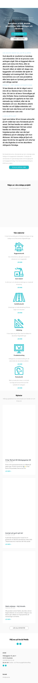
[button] (33, 4)
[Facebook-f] (18, 644)
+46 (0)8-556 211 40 (8, 660)
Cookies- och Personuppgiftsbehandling (19, 662)
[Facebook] (3, 665)
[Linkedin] (20, 644)
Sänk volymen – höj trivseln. (15, 606)
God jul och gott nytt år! (14, 533)
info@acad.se (6, 677)
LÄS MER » (8, 471)
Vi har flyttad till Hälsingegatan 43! (18, 460)
